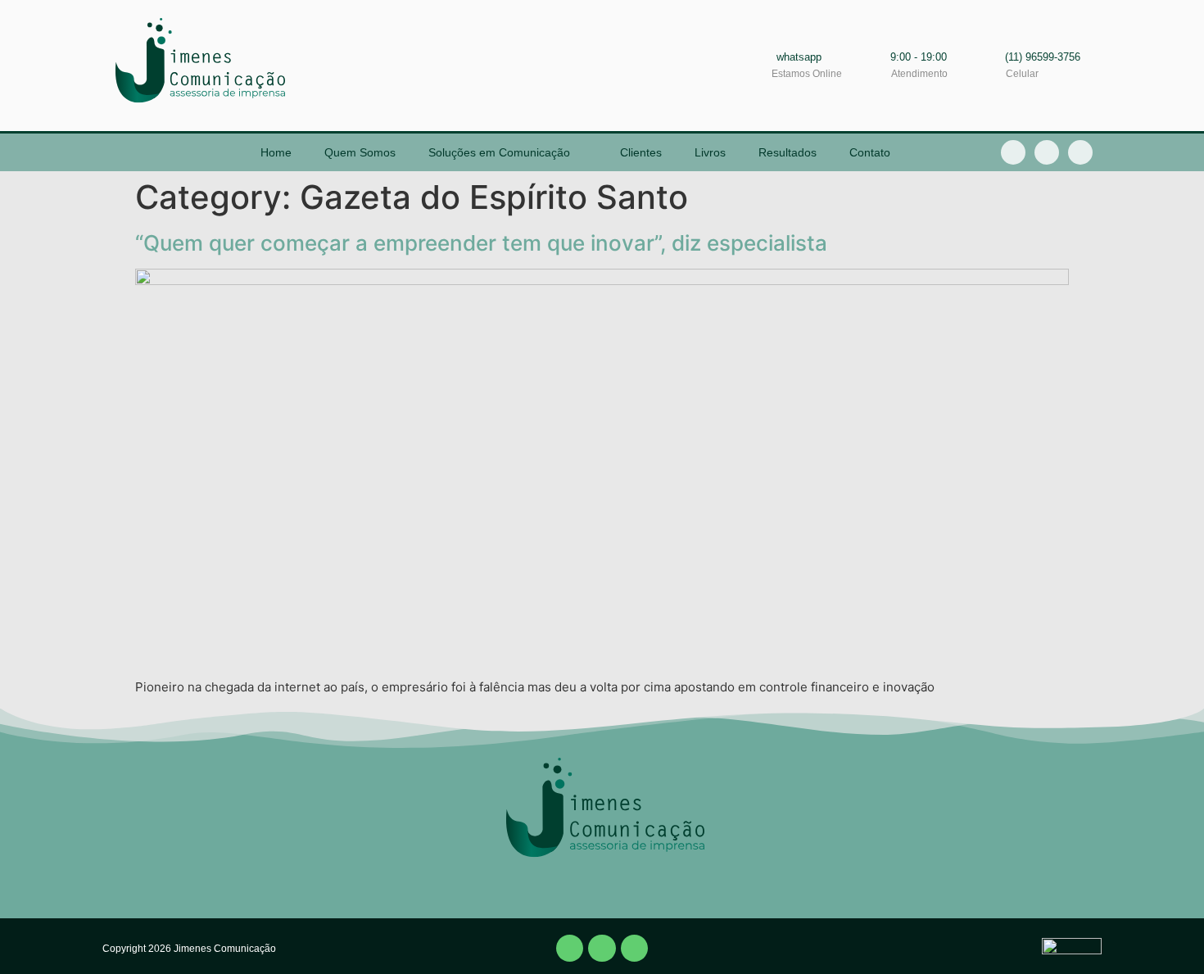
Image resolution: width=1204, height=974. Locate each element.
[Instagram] (1080, 152)
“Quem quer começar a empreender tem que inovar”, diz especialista (481, 243)
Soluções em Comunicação (499, 152)
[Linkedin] (1046, 152)
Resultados (787, 152)
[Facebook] (570, 949)
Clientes (641, 152)
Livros (710, 152)
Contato (869, 152)
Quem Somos (360, 152)
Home (276, 152)
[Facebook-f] (1013, 152)
